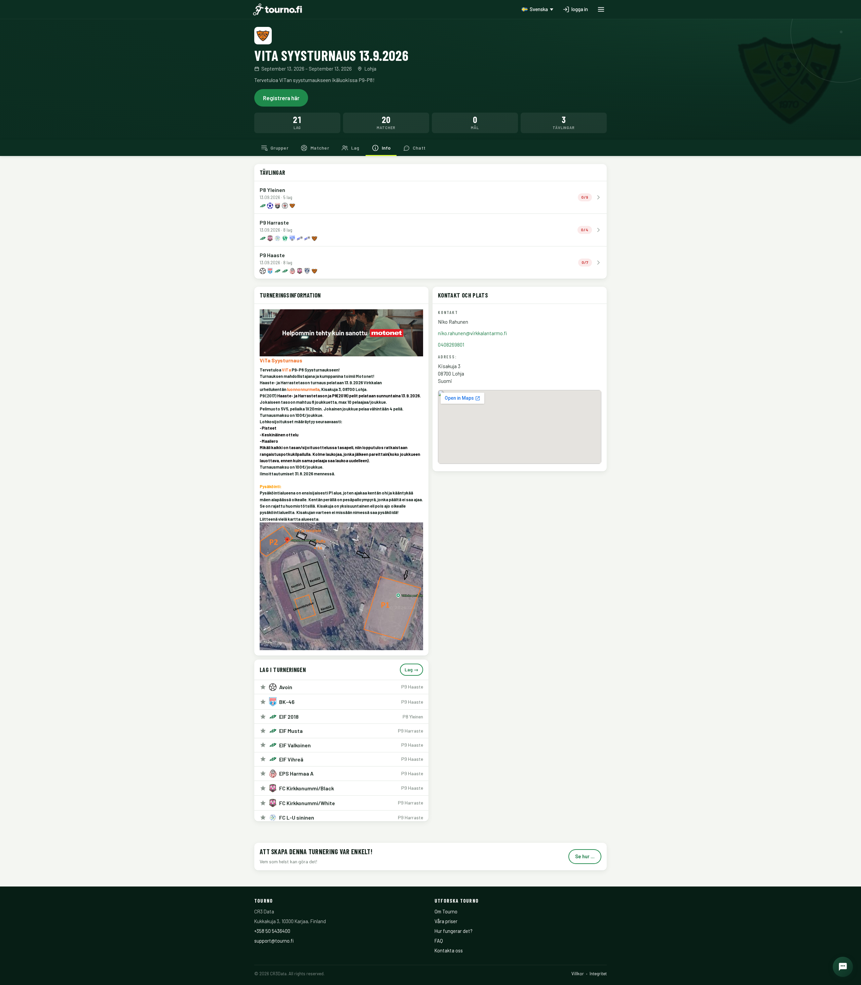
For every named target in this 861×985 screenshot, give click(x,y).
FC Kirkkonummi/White (307, 803)
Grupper (279, 148)
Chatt (419, 148)
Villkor (577, 973)
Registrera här (281, 97)
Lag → (411, 669)
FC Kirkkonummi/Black (306, 788)
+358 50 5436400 (272, 931)
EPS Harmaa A (296, 773)
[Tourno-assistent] (843, 967)
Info (386, 148)
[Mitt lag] (263, 687)
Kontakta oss (449, 950)
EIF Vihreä (291, 759)
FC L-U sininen (296, 817)
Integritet (598, 973)
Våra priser (446, 921)
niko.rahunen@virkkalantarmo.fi (472, 333)
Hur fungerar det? (454, 931)
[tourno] (277, 9)
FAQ (439, 941)
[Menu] (601, 9)
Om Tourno (446, 911)
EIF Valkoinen (295, 745)
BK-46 (287, 702)
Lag (355, 148)
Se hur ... (585, 856)
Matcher (319, 148)
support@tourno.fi (274, 941)
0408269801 (451, 345)
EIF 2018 (289, 716)
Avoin (285, 687)
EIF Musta (291, 730)
